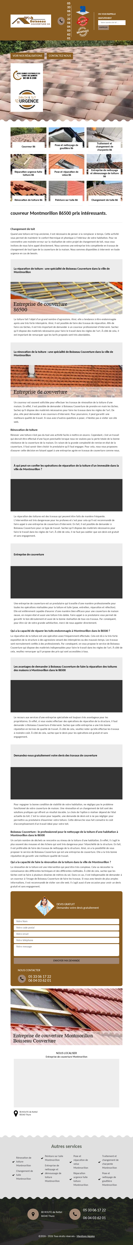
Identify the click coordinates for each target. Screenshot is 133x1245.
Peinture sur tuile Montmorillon (54, 1158)
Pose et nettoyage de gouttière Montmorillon (109, 1179)
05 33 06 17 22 (68, 11)
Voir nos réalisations (27, 55)
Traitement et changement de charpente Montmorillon (110, 1162)
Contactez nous (60, 55)
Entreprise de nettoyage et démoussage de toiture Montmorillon (53, 1173)
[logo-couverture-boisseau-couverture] (31, 21)
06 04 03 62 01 (68, 30)
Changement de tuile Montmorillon (24, 1175)
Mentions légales (86, 1236)
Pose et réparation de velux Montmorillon (80, 1162)
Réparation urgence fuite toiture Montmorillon (80, 1179)
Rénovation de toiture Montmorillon (23, 1162)
